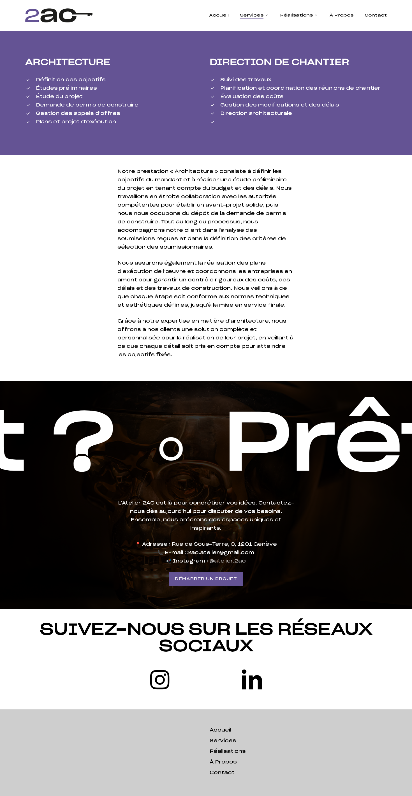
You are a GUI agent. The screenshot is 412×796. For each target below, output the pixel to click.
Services (223, 741)
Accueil (220, 730)
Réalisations (228, 751)
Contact (222, 772)
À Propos (223, 762)
